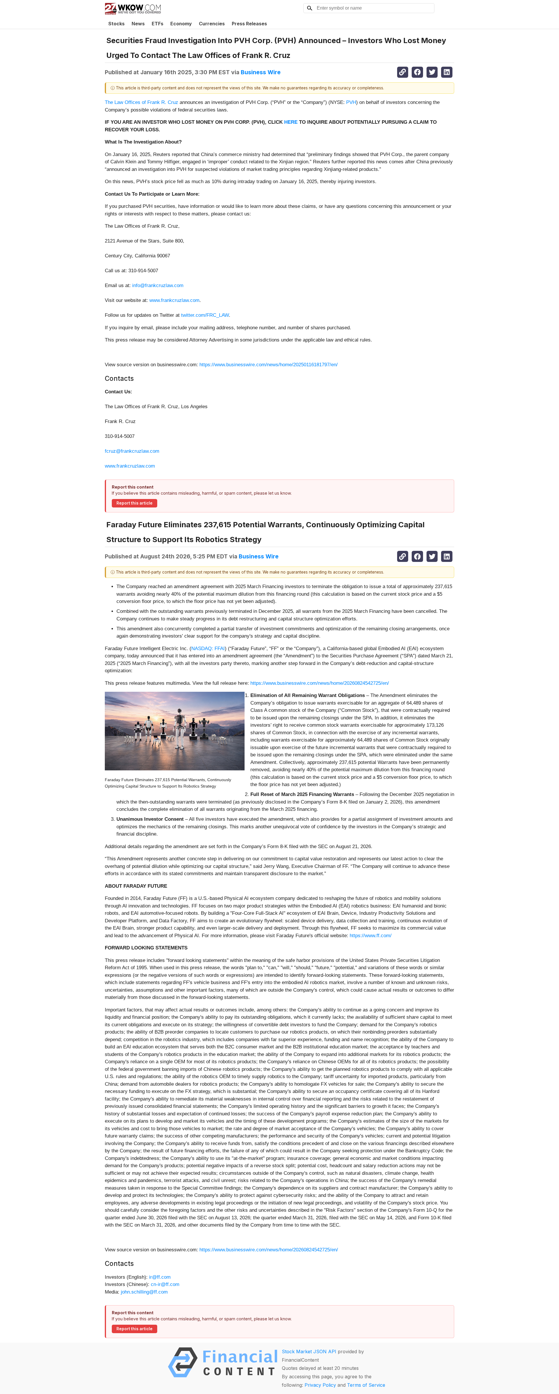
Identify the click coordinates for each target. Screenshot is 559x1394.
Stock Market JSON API (309, 1351)
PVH (351, 102)
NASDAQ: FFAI (208, 648)
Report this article (134, 503)
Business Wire (261, 72)
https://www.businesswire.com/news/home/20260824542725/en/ (319, 683)
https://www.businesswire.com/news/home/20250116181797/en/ (268, 364)
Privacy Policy (320, 1385)
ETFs (157, 23)
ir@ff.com (160, 1277)
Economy (181, 23)
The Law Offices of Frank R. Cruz (141, 102)
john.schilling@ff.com (144, 1292)
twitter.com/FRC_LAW (205, 315)
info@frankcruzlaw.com (157, 285)
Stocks (116, 23)
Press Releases (249, 23)
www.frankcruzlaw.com (174, 300)
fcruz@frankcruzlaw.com (132, 451)
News (138, 23)
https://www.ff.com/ (371, 935)
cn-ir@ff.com (165, 1284)
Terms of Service (366, 1385)
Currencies (212, 23)
